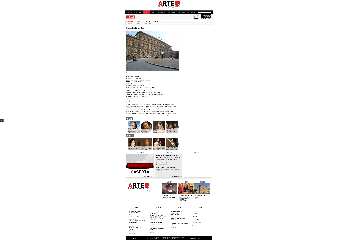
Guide (147, 12)
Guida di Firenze (130, 21)
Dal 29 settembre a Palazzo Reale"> (137, 219)
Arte (139, 21)
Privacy (165, 237)
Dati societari (156, 237)
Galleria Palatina (134, 76)
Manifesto (194, 213)
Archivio (193, 12)
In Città (148, 21)
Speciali (182, 12)
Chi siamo (194, 210)
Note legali (162, 237)
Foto (165, 12)
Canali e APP (195, 216)
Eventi (138, 24)
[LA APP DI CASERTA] (140, 177)
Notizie (138, 12)
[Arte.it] (169, 3)
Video (173, 12)
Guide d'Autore (147, 24)
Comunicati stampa (196, 222)
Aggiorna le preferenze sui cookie (178, 237)
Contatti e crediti (196, 225)
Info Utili (156, 21)
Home (130, 12)
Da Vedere (130, 24)
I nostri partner (195, 219)
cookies (169, 237)
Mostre (156, 12)
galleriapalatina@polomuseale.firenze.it (141, 80)
